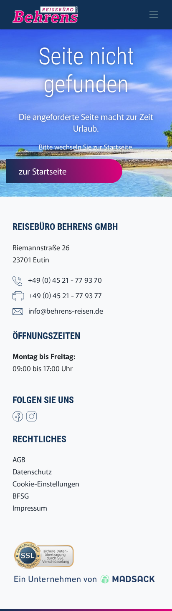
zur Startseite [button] (42, 171)
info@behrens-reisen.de (65, 310)
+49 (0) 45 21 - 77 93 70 (65, 279)
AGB (19, 459)
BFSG (21, 495)
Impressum (30, 507)
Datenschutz (32, 471)
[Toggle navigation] (153, 14)
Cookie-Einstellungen (46, 483)
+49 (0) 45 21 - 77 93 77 (65, 295)
